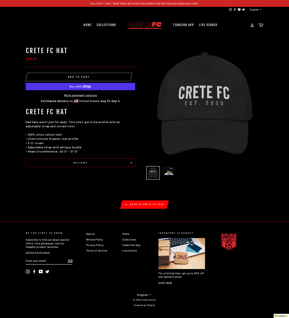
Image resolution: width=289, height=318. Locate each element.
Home (87, 25)
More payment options (80, 95)
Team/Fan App (183, 25)
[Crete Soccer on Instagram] (28, 272)
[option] (144, 3)
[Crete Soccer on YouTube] (41, 272)
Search (90, 233)
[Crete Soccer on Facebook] (34, 272)
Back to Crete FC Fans (146, 204)
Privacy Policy (95, 245)
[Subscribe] (70, 261)
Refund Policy (94, 239)
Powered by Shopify (144, 305)
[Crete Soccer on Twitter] (47, 272)
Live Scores (208, 25)
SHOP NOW (165, 282)
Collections (106, 25)
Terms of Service (96, 250)
